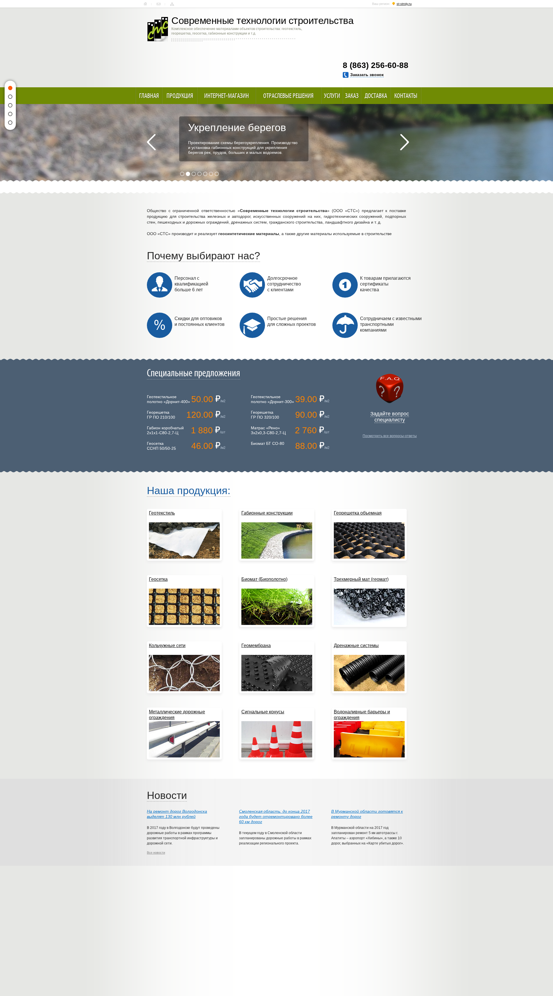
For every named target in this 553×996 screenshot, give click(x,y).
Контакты (158, 4)
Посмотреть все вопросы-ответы (390, 436)
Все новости (156, 852)
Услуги (332, 96)
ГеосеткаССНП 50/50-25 (161, 446)
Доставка (376, 96)
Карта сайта (172, 4)
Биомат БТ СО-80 (267, 443)
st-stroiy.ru (404, 3)
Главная (145, 4)
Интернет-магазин (226, 96)
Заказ (352, 96)
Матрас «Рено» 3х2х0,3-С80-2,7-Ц (268, 430)
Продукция (179, 96)
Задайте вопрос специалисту (389, 417)
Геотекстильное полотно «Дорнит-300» (272, 399)
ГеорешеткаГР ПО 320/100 (265, 414)
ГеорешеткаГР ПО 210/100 (161, 414)
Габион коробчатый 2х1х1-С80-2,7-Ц (165, 430)
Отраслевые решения (288, 96)
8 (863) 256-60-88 (375, 65)
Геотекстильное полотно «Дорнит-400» (168, 399)
